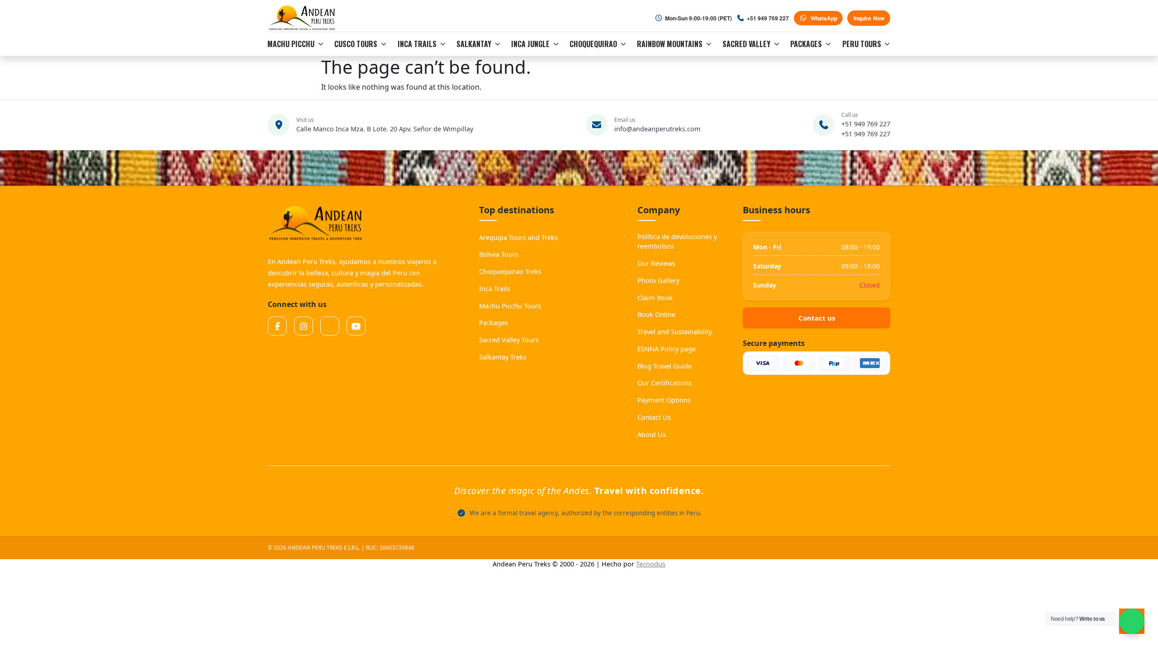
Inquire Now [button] (869, 18)
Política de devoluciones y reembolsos (677, 241)
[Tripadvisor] (329, 326)
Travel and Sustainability (674, 331)
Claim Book (655, 297)
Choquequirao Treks (510, 271)
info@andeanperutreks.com (657, 128)
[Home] (303, 18)
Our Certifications (664, 382)
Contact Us (654, 417)
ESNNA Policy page (666, 348)
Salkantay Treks (503, 356)
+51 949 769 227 (865, 123)
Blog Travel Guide (664, 365)
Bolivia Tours (498, 254)
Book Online (656, 314)
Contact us (816, 317)
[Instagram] (303, 326)
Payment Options (664, 399)
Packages (493, 322)
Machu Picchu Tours (510, 305)
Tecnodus (650, 564)
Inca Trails (494, 288)
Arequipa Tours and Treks (518, 237)
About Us (651, 434)
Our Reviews (656, 263)
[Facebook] (277, 326)
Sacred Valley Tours (509, 339)
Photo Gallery (658, 280)
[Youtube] (355, 326)
